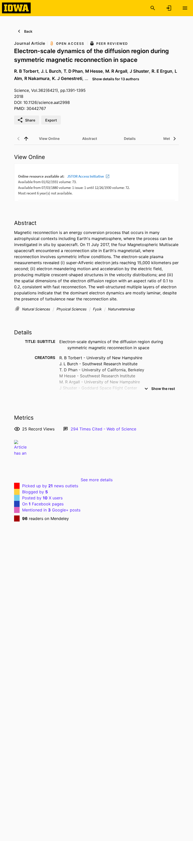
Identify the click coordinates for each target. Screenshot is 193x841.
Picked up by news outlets (50, 485)
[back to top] (26, 139)
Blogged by (35, 491)
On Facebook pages (43, 503)
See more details (97, 479)
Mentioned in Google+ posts (51, 509)
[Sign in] (169, 8)
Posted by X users (42, 497)
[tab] (49, 139)
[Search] (153, 8)
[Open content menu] (185, 8)
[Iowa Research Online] (16, 7)
